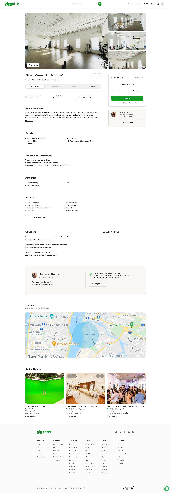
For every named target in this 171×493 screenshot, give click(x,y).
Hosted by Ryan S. (124, 112)
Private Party (73, 466)
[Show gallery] (66, 41)
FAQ (54, 447)
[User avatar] (162, 4)
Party (71, 444)
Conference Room (123, 454)
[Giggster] (12, 4)
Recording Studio (91, 466)
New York (105, 447)
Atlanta (104, 451)
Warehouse (89, 470)
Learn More (117, 277)
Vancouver (105, 463)
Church (88, 460)
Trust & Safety (58, 460)
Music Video (73, 470)
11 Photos (34, 65)
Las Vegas (105, 470)
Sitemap (78, 488)
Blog (38, 447)
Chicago (104, 454)
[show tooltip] (135, 103)
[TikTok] (124, 432)
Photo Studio (90, 444)
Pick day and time (127, 84)
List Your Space (149, 4)
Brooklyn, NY (29, 80)
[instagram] (120, 432)
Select (39, 454)
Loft (119, 457)
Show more (29, 121)
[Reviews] (133, 432)
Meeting (71, 463)
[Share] (95, 76)
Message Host (127, 122)
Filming (71, 460)
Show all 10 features (37, 218)
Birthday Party (73, 457)
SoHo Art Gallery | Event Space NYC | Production (125, 406)
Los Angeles (105, 444)
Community (56, 451)
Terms (65, 488)
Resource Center (58, 457)
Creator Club (41, 457)
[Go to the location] (44, 388)
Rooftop (120, 451)
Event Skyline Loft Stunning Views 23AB (81, 406)
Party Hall (121, 460)
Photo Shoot (73, 447)
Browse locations (134, 4)
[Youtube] (129, 432)
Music (119, 444)
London (104, 460)
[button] (166, 488)
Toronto (104, 466)
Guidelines (56, 454)
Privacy (71, 488)
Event (71, 454)
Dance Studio (90, 463)
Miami (103, 457)
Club (87, 457)
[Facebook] (116, 432)
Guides (39, 451)
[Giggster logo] (44, 432)
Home (87, 447)
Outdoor (120, 447)
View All (72, 473)
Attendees (117, 91)
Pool (87, 451)
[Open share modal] (57, 376)
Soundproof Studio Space (35, 406)
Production (72, 451)
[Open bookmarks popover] (99, 76)
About (39, 444)
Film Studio (89, 454)
